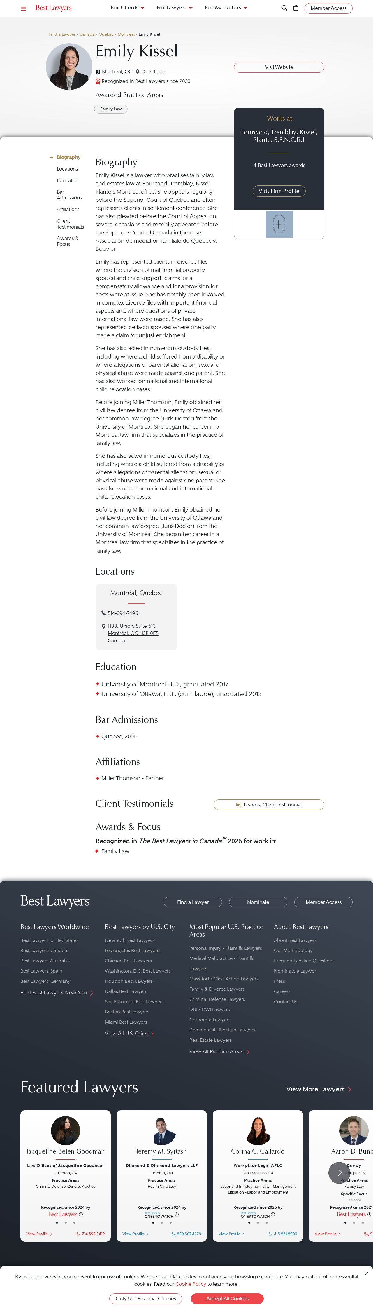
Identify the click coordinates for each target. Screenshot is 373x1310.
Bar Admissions (69, 195)
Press (279, 981)
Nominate (258, 902)
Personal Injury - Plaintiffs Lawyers (225, 948)
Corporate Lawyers (210, 1019)
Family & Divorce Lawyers (217, 989)
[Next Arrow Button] (339, 1173)
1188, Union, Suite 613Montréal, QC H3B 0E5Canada (133, 633)
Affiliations (68, 209)
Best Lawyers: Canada (43, 950)
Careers (282, 991)
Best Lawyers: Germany (45, 981)
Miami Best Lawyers (126, 1022)
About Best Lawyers (295, 940)
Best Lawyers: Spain (41, 971)
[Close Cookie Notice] (367, 1273)
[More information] (81, 1214)
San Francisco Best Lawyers (134, 1001)
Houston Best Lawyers (129, 981)
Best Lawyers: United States (49, 940)
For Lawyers (171, 8)
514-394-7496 (123, 613)
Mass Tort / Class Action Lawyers (223, 979)
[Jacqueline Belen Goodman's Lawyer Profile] (65, 1138)
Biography (69, 157)
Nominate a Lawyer (295, 971)
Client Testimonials (70, 224)
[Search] (284, 8)
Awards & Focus (68, 241)
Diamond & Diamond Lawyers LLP (162, 1165)
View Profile (37, 1233)
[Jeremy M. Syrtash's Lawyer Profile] (161, 1138)
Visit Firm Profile (279, 191)
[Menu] (23, 8)
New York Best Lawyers (129, 940)
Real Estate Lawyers (210, 1040)
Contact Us (285, 1001)
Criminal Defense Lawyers (217, 999)
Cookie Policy (190, 1284)
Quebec (106, 34)
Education (68, 180)
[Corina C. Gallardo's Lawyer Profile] (258, 1138)
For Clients (124, 8)
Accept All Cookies (227, 1299)
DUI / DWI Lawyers (209, 1009)
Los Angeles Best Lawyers (132, 950)
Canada (87, 34)
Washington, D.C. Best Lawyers (138, 971)
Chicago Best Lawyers (128, 960)
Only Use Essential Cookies (146, 1299)
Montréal (126, 34)
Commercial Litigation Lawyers (222, 1030)
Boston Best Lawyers (127, 1012)
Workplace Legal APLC (258, 1165)
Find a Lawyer (62, 34)
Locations (67, 169)
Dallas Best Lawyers (126, 991)
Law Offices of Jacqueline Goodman (65, 1165)
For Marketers (223, 8)
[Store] (296, 8)
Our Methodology (293, 950)
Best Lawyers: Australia (44, 960)
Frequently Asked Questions (304, 960)
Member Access (324, 902)
